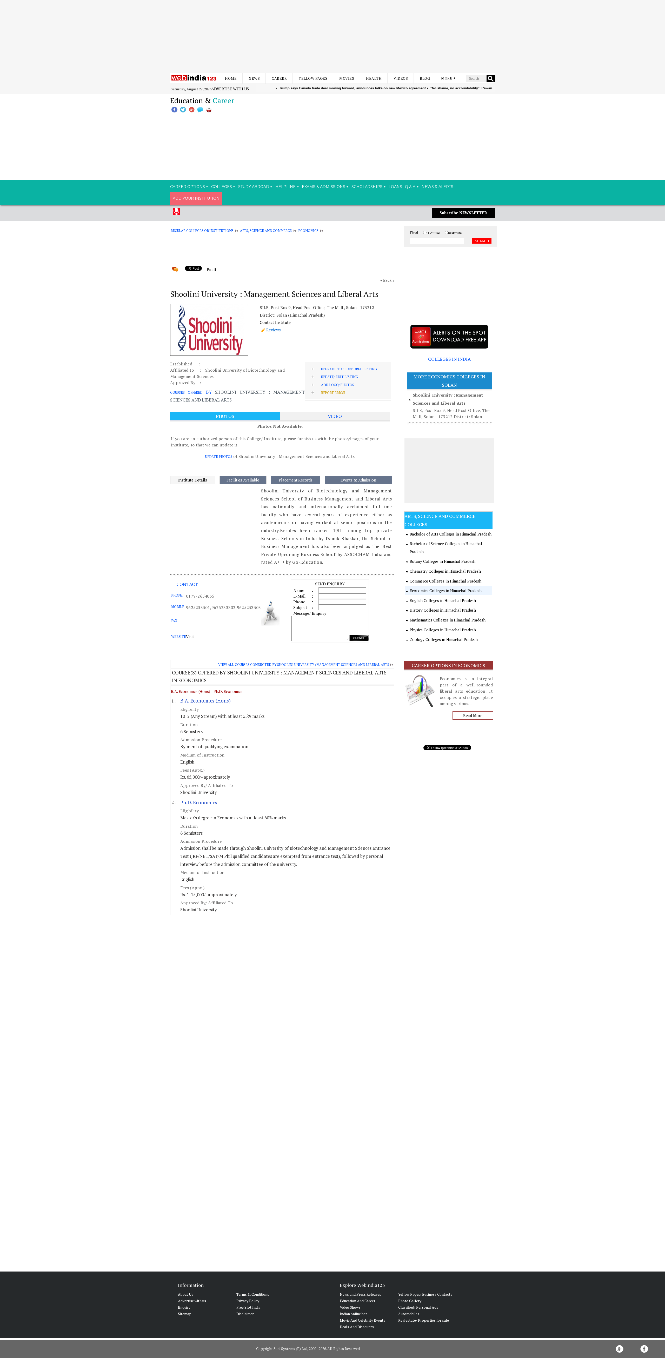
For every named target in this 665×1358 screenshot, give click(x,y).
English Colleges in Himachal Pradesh (443, 600)
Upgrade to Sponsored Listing (349, 369)
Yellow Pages (313, 78)
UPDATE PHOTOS (218, 456)
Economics (308, 230)
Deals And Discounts (357, 1326)
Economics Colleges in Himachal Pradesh (446, 590)
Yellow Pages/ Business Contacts (425, 1294)
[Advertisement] (332, 36)
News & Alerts (437, 186)
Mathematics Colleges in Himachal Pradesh (448, 620)
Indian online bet (353, 1313)
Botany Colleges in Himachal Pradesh (443, 561)
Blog (425, 78)
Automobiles (408, 1313)
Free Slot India (248, 1307)
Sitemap (184, 1313)
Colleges (221, 186)
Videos (401, 78)
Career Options (187, 186)
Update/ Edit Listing (339, 376)
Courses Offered (186, 392)
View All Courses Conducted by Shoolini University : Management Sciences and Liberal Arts (303, 664)
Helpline (285, 186)
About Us (185, 1294)
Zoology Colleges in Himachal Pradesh (444, 639)
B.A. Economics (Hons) (190, 691)
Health (374, 78)
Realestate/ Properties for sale (423, 1320)
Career (279, 78)
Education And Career (357, 1300)
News (254, 78)
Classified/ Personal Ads (418, 1307)
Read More (472, 715)
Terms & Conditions (252, 1294)
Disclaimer (245, 1313)
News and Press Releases (360, 1294)
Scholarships (366, 186)
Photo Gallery (409, 1300)
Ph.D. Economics (228, 691)
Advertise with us (230, 88)
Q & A (410, 186)
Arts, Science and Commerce (266, 230)
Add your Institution (196, 198)
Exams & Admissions (323, 186)
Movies (346, 78)
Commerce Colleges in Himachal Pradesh (445, 581)
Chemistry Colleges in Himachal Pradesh (445, 571)
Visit (190, 636)
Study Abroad (253, 186)
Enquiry (184, 1307)
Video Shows (350, 1307)
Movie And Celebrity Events (362, 1320)
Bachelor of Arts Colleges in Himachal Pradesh (451, 534)
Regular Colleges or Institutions (202, 230)
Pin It (211, 269)
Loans (395, 186)
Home (231, 78)
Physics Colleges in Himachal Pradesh (443, 629)
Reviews (273, 329)
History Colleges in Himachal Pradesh (443, 610)
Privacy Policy (247, 1300)
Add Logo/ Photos (337, 385)
